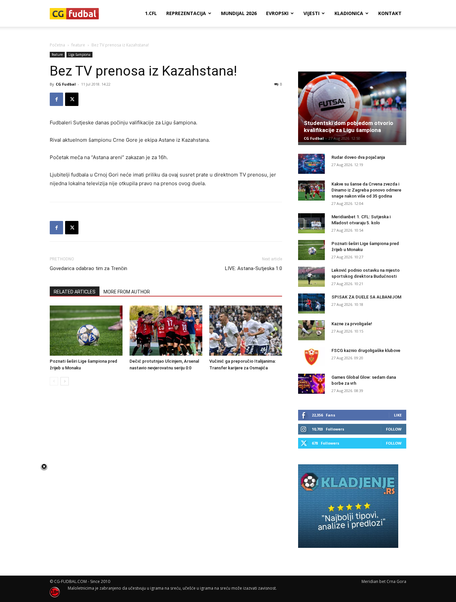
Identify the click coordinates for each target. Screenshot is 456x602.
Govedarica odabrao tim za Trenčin (88, 268)
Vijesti (311, 13)
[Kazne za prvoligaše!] (311, 330)
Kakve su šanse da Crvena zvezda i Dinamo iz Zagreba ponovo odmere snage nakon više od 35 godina (366, 190)
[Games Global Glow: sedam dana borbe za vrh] (311, 384)
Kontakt (390, 13)
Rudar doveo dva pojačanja (358, 157)
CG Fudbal (66, 84)
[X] (71, 99)
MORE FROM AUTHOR (126, 291)
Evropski (277, 13)
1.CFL (151, 13)
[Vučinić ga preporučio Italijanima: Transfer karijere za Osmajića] (245, 331)
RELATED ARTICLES (74, 291)
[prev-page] (54, 381)
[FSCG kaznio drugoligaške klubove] (311, 357)
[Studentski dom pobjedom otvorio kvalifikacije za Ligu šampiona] (352, 107)
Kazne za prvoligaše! (351, 323)
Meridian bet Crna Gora (384, 581)
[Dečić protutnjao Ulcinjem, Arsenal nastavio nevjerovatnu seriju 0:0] (166, 331)
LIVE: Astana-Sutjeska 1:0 (253, 268)
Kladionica (348, 13)
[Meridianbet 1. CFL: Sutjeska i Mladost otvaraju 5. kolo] (311, 223)
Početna (57, 45)
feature (78, 45)
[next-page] (64, 381)
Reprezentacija (186, 13)
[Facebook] (56, 99)
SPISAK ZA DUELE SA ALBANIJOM (366, 296)
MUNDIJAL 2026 (239, 13)
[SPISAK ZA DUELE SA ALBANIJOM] (311, 303)
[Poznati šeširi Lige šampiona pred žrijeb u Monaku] (86, 331)
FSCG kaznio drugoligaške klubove (365, 350)
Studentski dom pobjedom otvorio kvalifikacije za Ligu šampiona (348, 126)
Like (398, 414)
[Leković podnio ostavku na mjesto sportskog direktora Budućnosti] (311, 277)
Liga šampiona (79, 54)
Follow (394, 429)
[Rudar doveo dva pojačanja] (311, 164)
